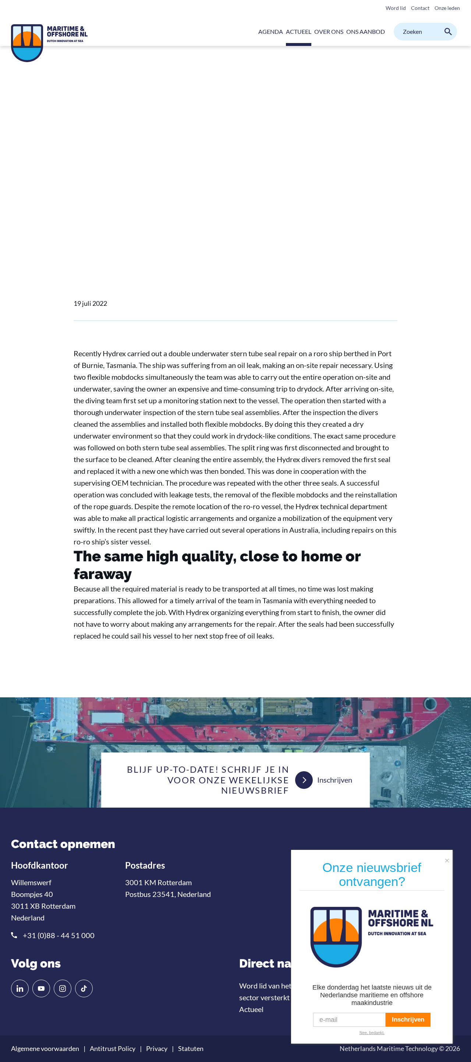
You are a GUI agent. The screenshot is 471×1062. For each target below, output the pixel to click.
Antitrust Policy (112, 1048)
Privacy (156, 1048)
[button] (449, 857)
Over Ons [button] (328, 31)
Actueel (107, 211)
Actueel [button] (298, 31)
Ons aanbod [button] (365, 31)
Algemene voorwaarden (45, 1048)
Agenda (270, 31)
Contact (420, 8)
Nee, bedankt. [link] (372, 1032)
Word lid (396, 8)
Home (81, 211)
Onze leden (447, 8)
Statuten (190, 1048)
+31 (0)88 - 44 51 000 (59, 935)
